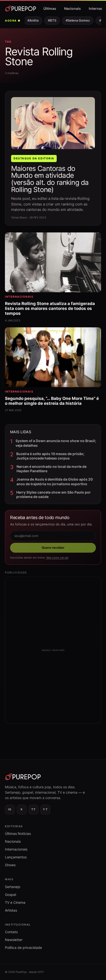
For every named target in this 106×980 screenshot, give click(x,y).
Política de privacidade (23, 947)
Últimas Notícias (18, 833)
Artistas (11, 910)
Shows (10, 865)
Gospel (10, 894)
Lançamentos (16, 857)
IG (10, 809)
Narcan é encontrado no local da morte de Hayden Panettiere (52, 468)
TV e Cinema (15, 902)
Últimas (49, 8)
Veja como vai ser (57, 557)
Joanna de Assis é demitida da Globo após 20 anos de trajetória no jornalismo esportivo (55, 481)
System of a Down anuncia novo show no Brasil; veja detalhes (56, 443)
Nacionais (72, 8)
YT (45, 809)
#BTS (49, 20)
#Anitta (30, 20)
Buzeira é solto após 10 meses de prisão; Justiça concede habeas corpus (50, 456)
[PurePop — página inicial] (20, 8)
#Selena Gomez (75, 20)
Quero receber (53, 547)
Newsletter (13, 940)
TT (33, 809)
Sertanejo (12, 887)
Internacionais (16, 849)
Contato (11, 932)
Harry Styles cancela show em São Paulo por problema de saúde (53, 494)
